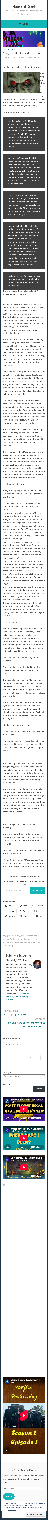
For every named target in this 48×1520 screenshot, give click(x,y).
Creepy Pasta (9, 49)
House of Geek (24, 7)
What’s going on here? (14, 1013)
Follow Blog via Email (24, 1470)
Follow (9, 1496)
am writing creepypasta (21, 936)
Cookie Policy (12, 1510)
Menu (25, 24)
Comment (34, 1057)
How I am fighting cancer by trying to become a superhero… (26, 1023)
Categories (8, 1073)
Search (6, 1084)
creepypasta (26, 942)
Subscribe (37, 890)
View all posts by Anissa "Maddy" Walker (17, 996)
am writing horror (25, 939)
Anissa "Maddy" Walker (29, 57)
